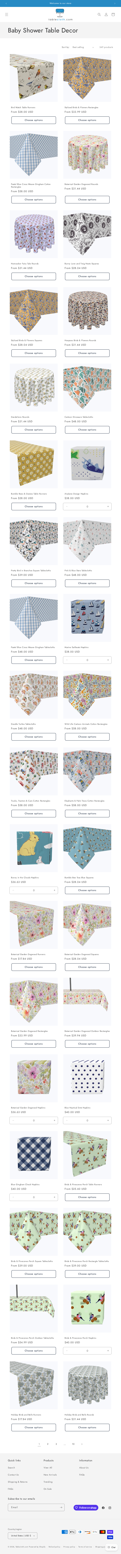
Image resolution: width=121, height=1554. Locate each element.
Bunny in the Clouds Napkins (25, 877)
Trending (48, 1481)
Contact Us (13, 1474)
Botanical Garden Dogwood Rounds (81, 184)
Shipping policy (102, 1546)
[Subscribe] (61, 1507)
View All (48, 1467)
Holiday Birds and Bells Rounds (79, 1415)
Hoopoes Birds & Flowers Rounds (80, 340)
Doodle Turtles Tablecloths (23, 724)
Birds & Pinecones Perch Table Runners (83, 1184)
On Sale (48, 1488)
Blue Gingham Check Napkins (25, 1184)
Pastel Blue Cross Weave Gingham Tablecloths (33, 647)
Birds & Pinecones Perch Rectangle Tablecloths (87, 1261)
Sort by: (65, 47)
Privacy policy (69, 1546)
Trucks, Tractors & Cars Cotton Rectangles (30, 801)
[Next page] (81, 1444)
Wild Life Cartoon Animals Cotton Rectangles (86, 724)
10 (73, 1444)
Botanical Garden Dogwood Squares (82, 954)
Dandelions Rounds (20, 417)
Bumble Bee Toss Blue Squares (79, 877)
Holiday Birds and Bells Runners (26, 1415)
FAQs (10, 1488)
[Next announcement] (114, 3)
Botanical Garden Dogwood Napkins (28, 1108)
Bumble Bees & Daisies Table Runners (29, 494)
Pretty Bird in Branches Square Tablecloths (31, 570)
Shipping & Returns (18, 1481)
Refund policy (54, 1546)
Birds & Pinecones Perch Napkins (80, 1338)
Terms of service (85, 1546)
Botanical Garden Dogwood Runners (28, 954)
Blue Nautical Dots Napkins (77, 1108)
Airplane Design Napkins (76, 494)
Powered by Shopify (37, 1546)
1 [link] (39, 1444)
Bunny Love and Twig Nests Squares (82, 263)
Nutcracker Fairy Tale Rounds (25, 263)
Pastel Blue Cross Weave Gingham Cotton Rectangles (31, 185)
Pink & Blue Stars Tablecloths (78, 570)
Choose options (34, 120)
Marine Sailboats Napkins (76, 647)
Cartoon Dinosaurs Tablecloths (79, 417)
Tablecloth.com (22, 1546)
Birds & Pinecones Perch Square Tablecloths (32, 1261)
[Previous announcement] (6, 3)
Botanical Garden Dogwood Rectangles (29, 1031)
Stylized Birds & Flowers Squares (26, 340)
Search (11, 1467)
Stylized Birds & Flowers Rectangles (81, 107)
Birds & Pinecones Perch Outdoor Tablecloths (32, 1338)
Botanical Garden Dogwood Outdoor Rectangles (87, 1031)
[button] (6, 14)
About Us (84, 1467)
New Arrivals (50, 1474)
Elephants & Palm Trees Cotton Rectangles (84, 801)
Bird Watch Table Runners (23, 107)
